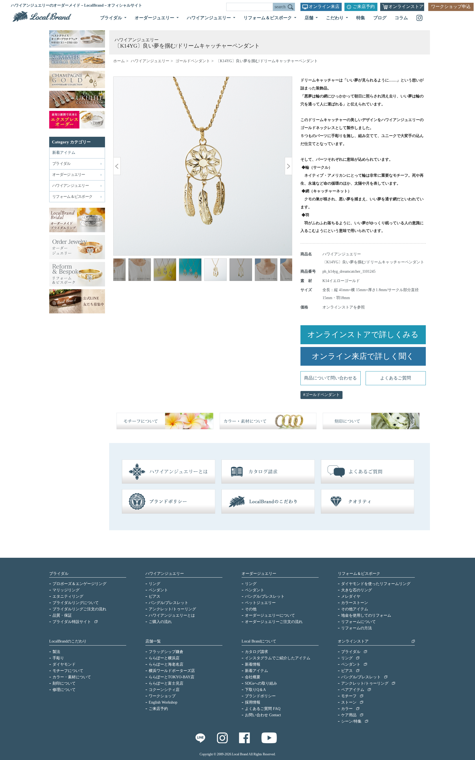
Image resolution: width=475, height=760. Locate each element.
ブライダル (58, 574)
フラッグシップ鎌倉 (166, 652)
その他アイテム (354, 609)
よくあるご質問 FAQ (262, 709)
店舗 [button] (309, 17)
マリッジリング (66, 590)
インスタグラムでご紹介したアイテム (277, 658)
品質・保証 (62, 615)
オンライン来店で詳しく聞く (363, 356)
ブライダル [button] (111, 17)
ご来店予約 (364, 6)
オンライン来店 (324, 6)
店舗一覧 (153, 641)
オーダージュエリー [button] (155, 17)
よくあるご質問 (395, 378)
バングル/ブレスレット (168, 603)
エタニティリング (68, 596)
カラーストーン (354, 603)
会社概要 (252, 677)
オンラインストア (406, 6)
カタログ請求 (256, 652)
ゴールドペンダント (192, 61)
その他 (250, 609)
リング (154, 584)
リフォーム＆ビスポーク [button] (268, 17)
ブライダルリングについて (76, 603)
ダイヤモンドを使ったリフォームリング (375, 584)
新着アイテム (63, 153)
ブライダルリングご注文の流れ (79, 609)
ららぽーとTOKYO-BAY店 (171, 677)
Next (284, 270)
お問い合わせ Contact (263, 715)
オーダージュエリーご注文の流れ (274, 622)
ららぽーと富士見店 (166, 683)
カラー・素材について (72, 677)
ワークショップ (162, 696)
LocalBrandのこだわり (68, 641)
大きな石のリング (356, 590)
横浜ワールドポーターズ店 (172, 671)
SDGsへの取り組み (261, 683)
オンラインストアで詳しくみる (363, 334)
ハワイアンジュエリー (150, 61)
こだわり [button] (335, 17)
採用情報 (252, 702)
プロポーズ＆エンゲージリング (79, 584)
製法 (56, 652)
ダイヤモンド (64, 664)
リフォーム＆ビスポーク (359, 574)
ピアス (154, 596)
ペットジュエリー (260, 603)
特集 (360, 17)
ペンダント (158, 590)
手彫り (58, 658)
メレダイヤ (350, 596)
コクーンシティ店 (164, 690)
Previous (121, 270)
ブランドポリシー (260, 696)
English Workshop (163, 702)
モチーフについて (68, 671)
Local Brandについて (259, 641)
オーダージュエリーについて (270, 615)
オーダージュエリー (259, 574)
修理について (64, 690)
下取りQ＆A (255, 690)
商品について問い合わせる (330, 378)
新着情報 (252, 664)
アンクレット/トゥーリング (172, 609)
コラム (401, 17)
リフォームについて (358, 622)
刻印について (64, 683)
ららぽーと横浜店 (164, 658)
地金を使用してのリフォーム (366, 615)
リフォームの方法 (356, 628)
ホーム (119, 61)
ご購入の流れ (160, 622)
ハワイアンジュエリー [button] (209, 17)
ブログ (379, 17)
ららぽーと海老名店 (166, 664)
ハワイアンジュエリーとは (172, 615)
